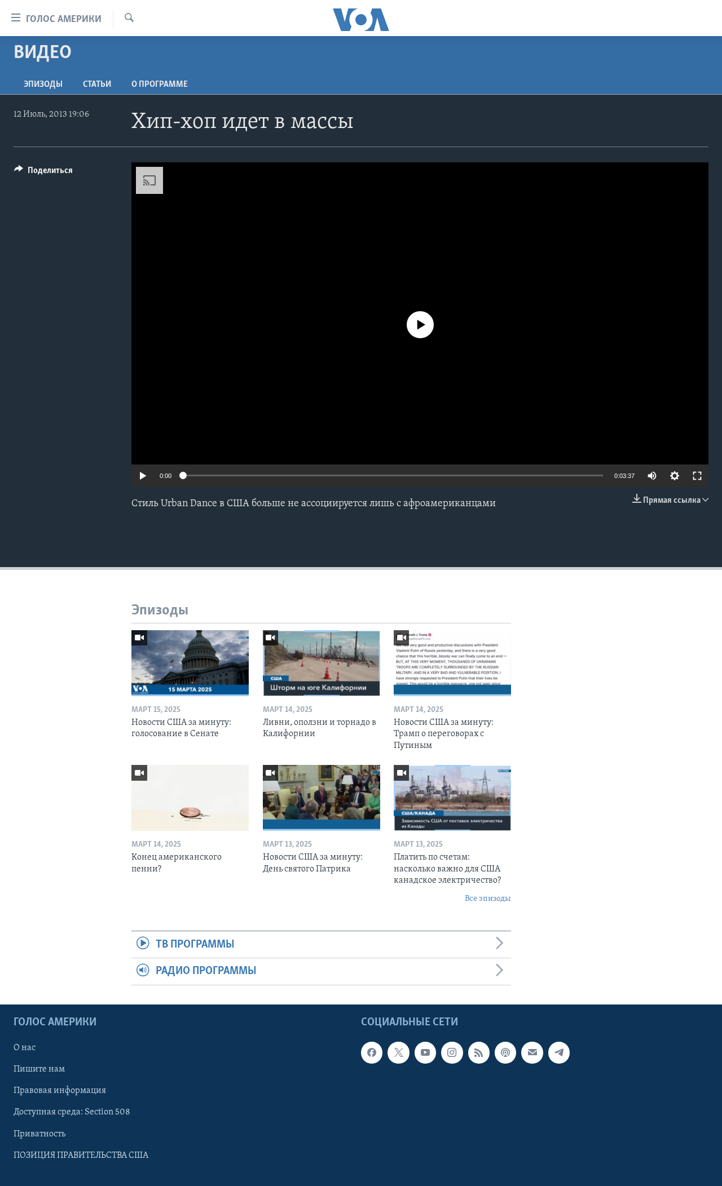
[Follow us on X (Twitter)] (398, 1052)
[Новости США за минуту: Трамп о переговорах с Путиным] (452, 663)
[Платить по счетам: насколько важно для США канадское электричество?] (452, 798)
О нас (25, 1047)
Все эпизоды (488, 899)
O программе (159, 84)
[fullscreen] (697, 475)
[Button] (43, 173)
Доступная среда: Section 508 (72, 1112)
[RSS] (479, 1052)
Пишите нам (39, 1069)
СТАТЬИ (97, 84)
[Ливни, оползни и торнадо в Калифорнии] (321, 663)
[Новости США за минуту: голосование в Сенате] (190, 663)
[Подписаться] (532, 1052)
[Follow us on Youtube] (425, 1052)
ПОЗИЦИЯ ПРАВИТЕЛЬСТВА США (81, 1155)
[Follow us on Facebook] (371, 1052)
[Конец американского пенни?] (190, 798)
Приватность (39, 1133)
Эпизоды (43, 84)
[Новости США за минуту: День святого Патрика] (321, 798)
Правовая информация (60, 1090)
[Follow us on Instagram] (452, 1052)
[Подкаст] (505, 1052)
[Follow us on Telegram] (559, 1052)
